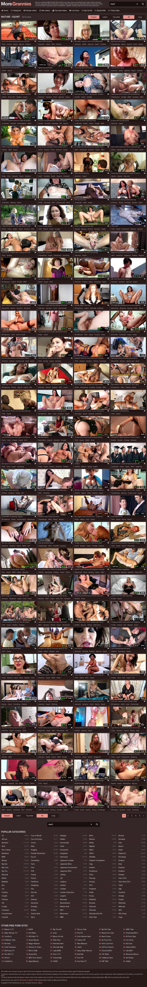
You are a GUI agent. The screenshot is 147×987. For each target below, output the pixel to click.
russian (27, 229)
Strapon (121, 860)
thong (21, 783)
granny (130, 44)
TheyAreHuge (115, 44)
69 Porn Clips (131, 936)
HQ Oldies (32, 933)
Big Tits (4, 871)
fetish (68, 572)
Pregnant (92, 889)
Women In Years (35, 947)
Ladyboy (63, 882)
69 (23, 493)
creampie (55, 123)
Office (91, 853)
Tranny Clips (113, 10)
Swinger (121, 875)
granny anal (130, 361)
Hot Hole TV (82, 961)
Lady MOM (57, 951)
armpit (65, 757)
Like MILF (129, 951)
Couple (4, 906)
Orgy (91, 864)
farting (128, 387)
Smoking (121, 839)
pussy (124, 44)
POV (53, 202)
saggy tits (97, 757)
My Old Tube (106, 929)
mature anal (134, 150)
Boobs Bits (33, 954)
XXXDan (4, 150)
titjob (135, 334)
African (4, 839)
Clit (3, 903)
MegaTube (41, 730)
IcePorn (4, 97)
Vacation (121, 892)
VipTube (40, 123)
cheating (46, 493)
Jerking (62, 875)
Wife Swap (122, 914)
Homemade (64, 843)
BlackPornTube (79, 783)
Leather (63, 885)
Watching (121, 903)
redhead (100, 308)
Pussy (91, 896)
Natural (92, 839)
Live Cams (74, 10)
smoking (18, 730)
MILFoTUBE (33, 951)
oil (17, 783)
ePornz (7, 958)
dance (98, 704)
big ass (22, 44)
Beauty (4, 860)
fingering (123, 308)
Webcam (121, 906)
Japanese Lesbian (67, 860)
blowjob (130, 625)
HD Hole (7, 944)
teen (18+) (12, 97)
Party (91, 875)
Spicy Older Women (84, 951)
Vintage (121, 896)
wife (53, 44)
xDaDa (128, 961)
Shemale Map (58, 947)
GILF (23, 810)
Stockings (122, 857)
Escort (33, 857)
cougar (58, 229)
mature (9, 44)
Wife (120, 910)
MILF (142, 97)
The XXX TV (8, 954)
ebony (83, 519)
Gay (32, 889)
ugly (138, 730)
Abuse (40, 983)
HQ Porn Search (108, 947)
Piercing (92, 878)
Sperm (120, 846)
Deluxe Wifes (131, 947)
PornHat (77, 97)
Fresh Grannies (10, 947)
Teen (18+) (122, 878)
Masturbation (65, 903)
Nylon (91, 850)
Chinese (5, 899)
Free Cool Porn (107, 944)
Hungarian (64, 853)
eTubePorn (8, 961)
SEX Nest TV (33, 936)
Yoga (120, 917)
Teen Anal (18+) (124, 882)
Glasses (34, 899)
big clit (20, 387)
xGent (79, 947)
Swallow (121, 871)
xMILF (76, 150)
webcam (15, 176)
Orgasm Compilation (97, 860)
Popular (94, 17)
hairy (136, 308)
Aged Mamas (34, 961)
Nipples (92, 846)
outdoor (103, 44)
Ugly (120, 889)
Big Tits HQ (87, 10)
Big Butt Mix (100, 10)
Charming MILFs (132, 933)
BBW (129, 97)
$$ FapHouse (79, 70)
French (33, 878)
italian (126, 150)
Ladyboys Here (107, 958)
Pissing (92, 882)
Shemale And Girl (95, 914)
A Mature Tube (9, 940)
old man (59, 150)
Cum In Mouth (36, 836)
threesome (57, 255)
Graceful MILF (107, 951)
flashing (54, 704)
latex (140, 202)
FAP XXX (105, 961)
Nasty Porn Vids (108, 933)
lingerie (28, 44)
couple (97, 123)
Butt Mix (80, 954)
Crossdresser (7, 914)
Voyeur (121, 899)
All (129, 17)
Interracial (64, 857)
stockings (21, 466)
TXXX (3, 44)
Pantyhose (93, 871)
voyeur (60, 70)
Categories (15, 10)
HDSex (77, 387)
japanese (139, 466)
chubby (89, 97)
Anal (3, 846)
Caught (4, 896)
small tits (66, 255)
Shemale (92, 910)
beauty (62, 519)
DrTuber (113, 598)
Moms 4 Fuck (58, 936)
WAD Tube (130, 929)
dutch (88, 440)
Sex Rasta (129, 958)
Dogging (34, 850)
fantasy (53, 810)
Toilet (120, 885)
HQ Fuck (129, 944)
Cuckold (5, 917)
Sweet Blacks (34, 940)
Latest (105, 17)
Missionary (64, 914)
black (91, 282)
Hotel (62, 846)
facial (124, 519)
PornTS (80, 933)
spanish (11, 783)
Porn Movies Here (84, 936)
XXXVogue (78, 414)
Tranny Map (57, 958)
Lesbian (63, 889)
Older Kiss (57, 940)
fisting (121, 202)
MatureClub (5, 308)
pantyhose (31, 519)
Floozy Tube (81, 929)
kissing (91, 572)
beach (84, 493)
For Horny (129, 940)
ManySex (41, 598)
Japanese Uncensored (68, 867)
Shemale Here (58, 944)
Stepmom (122, 853)
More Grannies (16, 4)
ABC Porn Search (35, 958)
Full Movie (34, 882)
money (46, 361)
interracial (83, 150)
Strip (120, 864)
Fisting (33, 875)
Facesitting (35, 860)
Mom (91, 836)
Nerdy (91, 843)
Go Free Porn (107, 940)
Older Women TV (10, 933)
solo (9, 176)
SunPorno (114, 202)
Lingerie (63, 896)
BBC (10, 150)
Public (91, 892)
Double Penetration (38, 853)
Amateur (5, 843)
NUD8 (31, 929)
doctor (90, 625)
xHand (77, 546)
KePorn (40, 150)
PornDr (40, 70)
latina (19, 572)
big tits (66, 123)
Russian (92, 903)
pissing (120, 150)
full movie (97, 625)
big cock (127, 176)
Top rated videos (59, 10)
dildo (89, 493)
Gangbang (34, 885)
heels (14, 519)
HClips (4, 176)
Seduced (92, 906)
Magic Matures (34, 944)
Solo (120, 843)
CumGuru (7, 936)
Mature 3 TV (9, 929)
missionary (84, 387)
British (4, 878)
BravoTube (114, 334)
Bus (3, 885)
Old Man (92, 857)
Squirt (120, 850)
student (13, 123)
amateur (54, 70)
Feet (32, 867)
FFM (32, 871)
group (90, 466)
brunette (25, 572)
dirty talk (93, 308)
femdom (134, 440)
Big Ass (4, 864)
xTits (3, 572)
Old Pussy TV (9, 951)
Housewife (64, 850)
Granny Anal (35, 914)
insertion (98, 414)
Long (140, 17)
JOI (26, 440)
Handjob (63, 836)
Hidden (62, 839)
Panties (92, 867)
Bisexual (5, 875)
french (46, 229)
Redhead (92, 899)
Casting (4, 892)
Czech (33, 843)
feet (86, 334)
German (34, 892)
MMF (62, 917)
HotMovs (114, 651)
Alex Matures (82, 944)
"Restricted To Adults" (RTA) (28, 980)
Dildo (33, 846)
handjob (47, 176)
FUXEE (55, 961)
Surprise (121, 867)
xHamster (41, 44)
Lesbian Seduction (67, 892)
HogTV (40, 176)
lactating (27, 308)
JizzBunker (5, 123)
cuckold (47, 123)
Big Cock (5, 867)
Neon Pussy (106, 936)
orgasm (59, 176)
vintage (127, 440)
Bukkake (5, 882)
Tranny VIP (81, 940)
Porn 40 (80, 958)
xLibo (55, 933)
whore (90, 757)
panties (27, 678)
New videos (44, 10)
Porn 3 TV (57, 954)
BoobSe (113, 440)
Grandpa (34, 906)
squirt (16, 44)
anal (68, 202)
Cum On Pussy (36, 839)
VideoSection (115, 97)
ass (58, 651)
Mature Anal (64, 906)
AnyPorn (4, 783)
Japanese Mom (66, 864)
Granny (33, 910)
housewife (131, 546)
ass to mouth (21, 334)
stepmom (128, 255)
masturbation (22, 123)
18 (133, 678)
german (91, 44)
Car (3, 889)
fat (61, 123)
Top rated (116, 17)
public (85, 44)
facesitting (60, 730)
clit (31, 387)
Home (4, 10)
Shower (121, 836)
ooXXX (4, 70)
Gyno (33, 917)
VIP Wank (105, 954)
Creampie (5, 910)
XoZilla (113, 625)
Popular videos (30, 10)
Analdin (113, 678)
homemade (62, 308)
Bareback (5, 853)
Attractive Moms (132, 954)
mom (135, 44)
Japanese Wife (65, 871)
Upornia (113, 176)
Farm (33, 864)
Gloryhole (34, 903)
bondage (100, 70)
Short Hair (93, 917)
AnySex (4, 704)
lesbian (19, 97)
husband (67, 176)
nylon (59, 678)
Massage (63, 899)
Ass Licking (6, 850)
